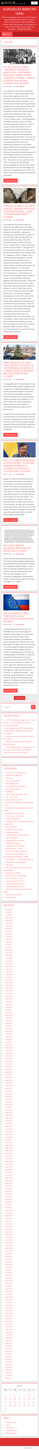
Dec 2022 (9, 1029)
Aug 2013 (9, 1332)
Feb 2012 (9, 1373)
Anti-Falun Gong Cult (13, 781)
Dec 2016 (9, 1224)
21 (24, 1402)
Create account (11, 1422)
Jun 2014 (9, 1305)
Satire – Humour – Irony (14, 878)
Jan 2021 (9, 1091)
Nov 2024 (9, 966)
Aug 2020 (9, 1105)
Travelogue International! (15, 886)
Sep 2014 (9, 1297)
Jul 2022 (9, 1042)
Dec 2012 (9, 1348)
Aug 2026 (9, 909)
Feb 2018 (9, 1186)
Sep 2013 (9, 1329)
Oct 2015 (9, 1262)
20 (19, 1402)
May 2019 (9, 1145)
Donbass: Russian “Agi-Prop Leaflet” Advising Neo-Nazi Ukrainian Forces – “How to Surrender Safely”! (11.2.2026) (19, 211)
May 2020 (9, 1113)
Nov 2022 (9, 1031)
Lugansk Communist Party (15, 846)
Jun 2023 (9, 1012)
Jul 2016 (9, 1237)
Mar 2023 (9, 1020)
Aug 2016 (9, 1235)
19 (15, 1402)
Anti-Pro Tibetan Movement (15, 786)
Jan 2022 (9, 1058)
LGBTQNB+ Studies (13, 843)
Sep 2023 (9, 1004)
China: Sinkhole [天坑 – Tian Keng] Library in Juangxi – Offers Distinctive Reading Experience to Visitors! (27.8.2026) (19, 750)
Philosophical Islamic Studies (16, 862)
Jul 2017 (9, 1205)
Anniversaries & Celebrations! (16, 773)
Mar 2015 (9, 1281)
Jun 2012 (9, 1362)
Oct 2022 (9, 1034)
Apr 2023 (9, 1018)
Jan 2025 (9, 961)
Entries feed (10, 1428)
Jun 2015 (9, 1273)
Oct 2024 (9, 969)
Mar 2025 (9, 955)
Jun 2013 (9, 1335)
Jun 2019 (9, 1142)
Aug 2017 (9, 1202)
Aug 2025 (9, 942)
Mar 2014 (9, 1313)
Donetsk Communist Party (15, 813)
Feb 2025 (9, 958)
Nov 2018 (9, 1161)
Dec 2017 (9, 1191)
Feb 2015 (9, 1283)
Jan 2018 (9, 1189)
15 (29, 1399)
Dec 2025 (9, 931)
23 (33, 1402)
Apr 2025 (9, 953)
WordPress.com (11, 1433)
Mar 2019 (9, 1151)
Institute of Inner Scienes (14, 830)
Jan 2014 (9, 1319)
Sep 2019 (9, 1134)
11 (10, 1399)
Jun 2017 (9, 1207)
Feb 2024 (9, 991)
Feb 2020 (9, 1121)
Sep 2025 (9, 939)
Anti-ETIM (9, 778)
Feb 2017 (9, 1218)
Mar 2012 (9, 1370)
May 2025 (9, 950)
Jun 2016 (9, 1240)
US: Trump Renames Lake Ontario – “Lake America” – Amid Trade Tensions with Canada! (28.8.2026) (19, 723)
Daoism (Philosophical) (14, 800)
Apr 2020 (9, 1115)
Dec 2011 (9, 1378)
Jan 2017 (9, 1221)
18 (10, 1402)
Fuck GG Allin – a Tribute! (15, 816)
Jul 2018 (9, 1172)
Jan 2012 (9, 1376)
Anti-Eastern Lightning (14, 775)
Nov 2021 (9, 1064)
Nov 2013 (9, 1324)
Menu (9, 34)
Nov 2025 (9, 934)
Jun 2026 (9, 915)
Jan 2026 (9, 928)
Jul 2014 (9, 1302)
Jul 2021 (9, 1075)
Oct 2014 (9, 1294)
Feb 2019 (9, 1153)
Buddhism (9, 792)
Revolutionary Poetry (13, 873)
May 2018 (9, 1178)
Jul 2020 (9, 1107)
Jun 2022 (9, 1045)
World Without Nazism (14, 895)
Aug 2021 (9, 1072)
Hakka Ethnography (13, 819)
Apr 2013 (9, 1340)
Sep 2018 (9, 1167)
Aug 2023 (9, 1007)
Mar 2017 (9, 1216)
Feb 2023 (9, 1023)
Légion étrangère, (12, 838)
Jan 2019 (9, 1156)
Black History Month (13, 789)
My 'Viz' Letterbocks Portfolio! (16, 851)
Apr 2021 (9, 1083)
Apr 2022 (9, 1050)
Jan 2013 (9, 1346)
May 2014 (9, 1308)
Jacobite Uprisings (12, 832)
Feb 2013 (9, 1343)
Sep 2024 (9, 972)
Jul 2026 (9, 912)
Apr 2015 (9, 1278)
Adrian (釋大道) (20, 86)
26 (15, 1405)
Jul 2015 (9, 1270)
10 (5, 1399)
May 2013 (9, 1338)
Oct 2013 (9, 1327)
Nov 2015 (9, 1259)
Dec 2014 (9, 1289)
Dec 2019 (9, 1126)
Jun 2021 (9, 1077)
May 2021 (9, 1080)
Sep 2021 (9, 1069)
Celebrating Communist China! (16, 794)
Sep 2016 (9, 1232)
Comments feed (11, 1430)
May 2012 (9, 1365)
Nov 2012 (9, 1351)
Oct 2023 (9, 1002)
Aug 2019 (9, 1137)
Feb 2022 (9, 1056)
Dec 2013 (9, 1321)
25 (10, 1405)
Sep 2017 (9, 1199)
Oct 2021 (9, 1067)
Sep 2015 (9, 1264)
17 (5, 1402)
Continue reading (10, 180)
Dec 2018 (9, 1159)
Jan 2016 (9, 1254)
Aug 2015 (9, 1267)
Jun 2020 (9, 1110)
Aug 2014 (9, 1300)
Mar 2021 (9, 1086)
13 (19, 1399)
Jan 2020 (9, 1124)
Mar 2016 (9, 1248)
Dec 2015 (9, 1256)
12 (15, 1399)
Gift (34, 3)
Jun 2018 (9, 1175)
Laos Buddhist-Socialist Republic (17, 835)
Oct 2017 (9, 1197)
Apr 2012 (9, 1367)
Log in (8, 1425)
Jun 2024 (9, 980)
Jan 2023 (9, 1026)
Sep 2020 (9, 1102)
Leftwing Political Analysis (15, 840)
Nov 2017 (9, 1194)
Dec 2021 (9, 1061)
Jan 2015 (9, 1286)
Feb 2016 (9, 1251)
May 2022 (9, 1048)
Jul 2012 (9, 1359)
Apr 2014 (9, 1311)
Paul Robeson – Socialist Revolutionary (19, 859)
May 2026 (9, 918)
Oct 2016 (9, 1229)
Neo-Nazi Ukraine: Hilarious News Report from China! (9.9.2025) (17, 548)
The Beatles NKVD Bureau (15, 884)
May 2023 (9, 1015)
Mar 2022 (9, 1053)
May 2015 (9, 1275)
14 (24, 1399)
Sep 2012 (9, 1357)
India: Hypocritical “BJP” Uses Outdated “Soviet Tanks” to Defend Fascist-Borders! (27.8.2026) (18, 731)
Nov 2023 (9, 999)
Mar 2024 (9, 988)
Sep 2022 (9, 1037)
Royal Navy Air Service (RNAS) (16, 876)
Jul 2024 (9, 977)
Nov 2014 (9, 1291)
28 (24, 1405)
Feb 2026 (9, 926)
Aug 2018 (9, 1170)
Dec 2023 (9, 996)
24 (5, 1405)
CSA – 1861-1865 (12, 797)
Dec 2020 (9, 1094)
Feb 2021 (9, 1088)
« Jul (4, 1411)
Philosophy (10, 865)
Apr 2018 (9, 1180)
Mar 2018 (9, 1183)
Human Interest (11, 827)
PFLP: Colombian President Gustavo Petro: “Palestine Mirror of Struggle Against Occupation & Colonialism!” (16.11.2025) (19, 465)
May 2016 (9, 1243)
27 (19, 1405)
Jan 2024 (9, 993)
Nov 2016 (9, 1226)
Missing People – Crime (14, 848)
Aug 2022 (9, 1040)
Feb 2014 (9, 1316)
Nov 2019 (9, 1129)
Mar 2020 (9, 1118)
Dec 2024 (9, 964)
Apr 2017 (9, 1213)
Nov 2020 (9, 1096)
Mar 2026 (9, 923)
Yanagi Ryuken (11, 897)
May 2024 (9, 983)
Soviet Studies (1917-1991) (15, 881)
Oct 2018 (9, 1164)
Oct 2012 (9, 1354)
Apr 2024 (9, 985)
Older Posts (19, 698)
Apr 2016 (9, 1245)
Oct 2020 (9, 1099)
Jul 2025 (9, 945)
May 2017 (9, 1210)
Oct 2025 (9, 936)
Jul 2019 (9, 1140)
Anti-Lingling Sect (12, 783)
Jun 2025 (9, 947)
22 (29, 1402)
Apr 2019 (9, 1148)
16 (33, 1399)
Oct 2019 (9, 1132)
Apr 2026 (9, 920)
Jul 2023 (9, 1010)
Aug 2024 (9, 974)
